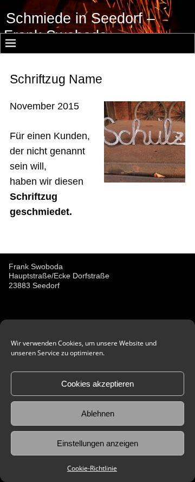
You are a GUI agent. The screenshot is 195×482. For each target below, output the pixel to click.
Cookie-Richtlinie (92, 468)
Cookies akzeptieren (97, 383)
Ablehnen (97, 413)
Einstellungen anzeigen (97, 443)
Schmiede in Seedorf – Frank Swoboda (79, 27)
